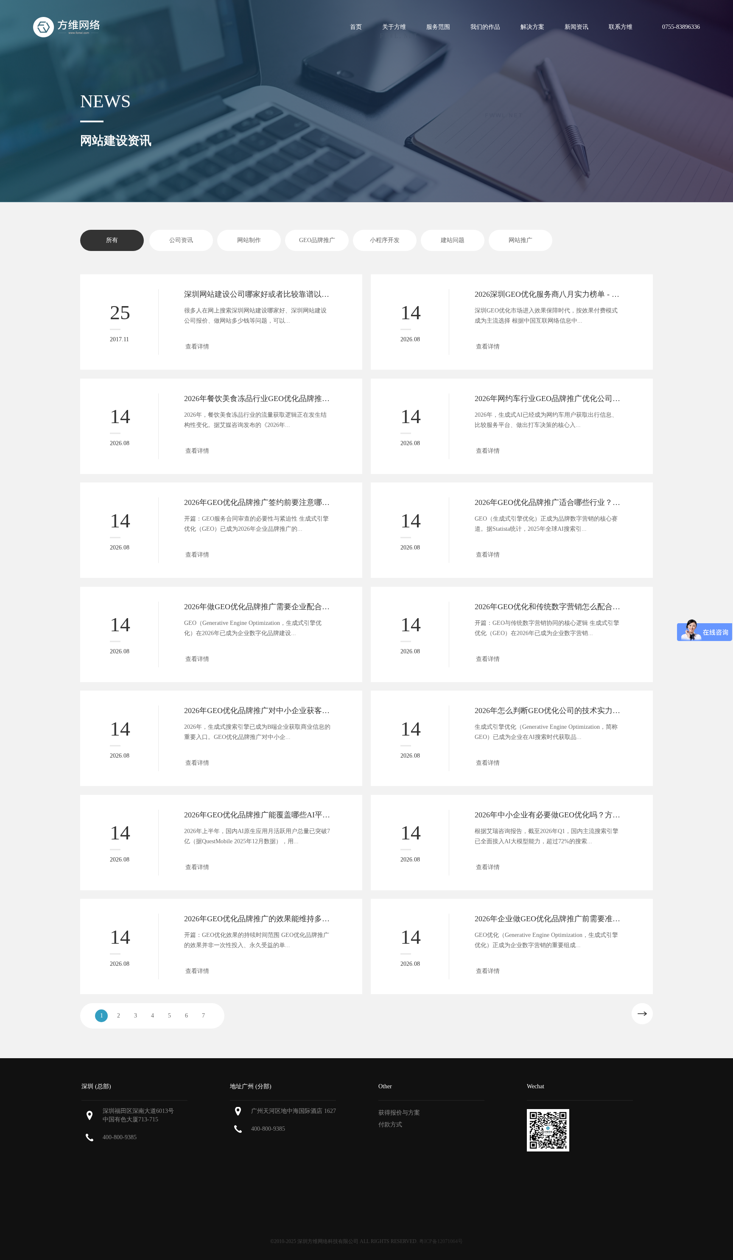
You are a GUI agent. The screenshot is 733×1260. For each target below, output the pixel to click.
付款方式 (390, 1124)
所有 (112, 240)
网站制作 (249, 240)
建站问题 (452, 240)
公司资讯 (181, 240)
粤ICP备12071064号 (441, 1241)
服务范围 (438, 27)
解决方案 (532, 27)
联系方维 (620, 27)
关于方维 (394, 27)
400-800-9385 (120, 1137)
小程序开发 (385, 240)
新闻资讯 (576, 27)
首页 (356, 27)
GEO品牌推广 (317, 240)
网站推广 (520, 240)
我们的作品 (485, 27)
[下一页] (642, 1013)
